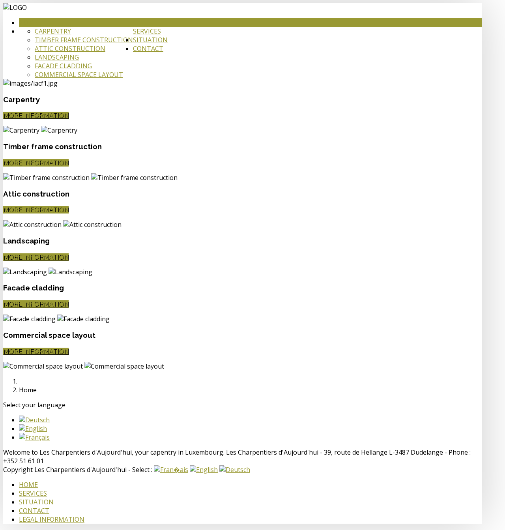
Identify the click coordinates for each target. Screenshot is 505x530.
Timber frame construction (84, 40)
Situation (150, 40)
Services (147, 31)
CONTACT (34, 510)
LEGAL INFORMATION (51, 519)
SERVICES (33, 493)
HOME (28, 484)
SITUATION (36, 502)
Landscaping (57, 57)
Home (28, 22)
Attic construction (70, 48)
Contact (148, 48)
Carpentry (53, 31)
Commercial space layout (79, 74)
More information (36, 115)
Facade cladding (63, 66)
